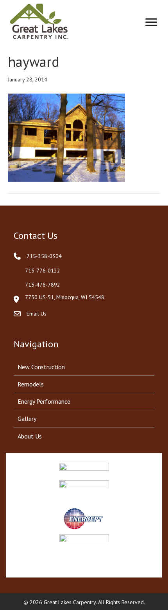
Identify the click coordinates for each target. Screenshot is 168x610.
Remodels (31, 384)
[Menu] (151, 22)
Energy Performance (44, 401)
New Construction (41, 367)
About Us (30, 436)
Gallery (27, 418)
